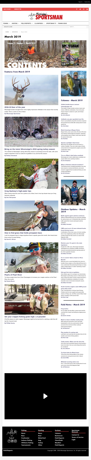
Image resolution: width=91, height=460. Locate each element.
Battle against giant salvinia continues (72, 215)
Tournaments (26, 445)
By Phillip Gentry (10, 323)
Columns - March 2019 (71, 101)
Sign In (80, 2)
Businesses (59, 436)
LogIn (73, 439)
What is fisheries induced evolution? (72, 164)
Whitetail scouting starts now (70, 361)
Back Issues (7, 9)
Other (40, 445)
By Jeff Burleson (65, 328)
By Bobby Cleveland (11, 155)
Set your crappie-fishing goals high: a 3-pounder (25, 317)
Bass (23, 436)
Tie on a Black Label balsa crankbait (72, 155)
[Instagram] (83, 9)
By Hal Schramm (65, 173)
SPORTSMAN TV (51, 23)
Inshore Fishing (26, 440)
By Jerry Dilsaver (65, 115)
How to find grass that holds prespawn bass (23, 233)
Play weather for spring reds (69, 332)
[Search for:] (77, 26)
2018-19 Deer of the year (15, 107)
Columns (58, 433)
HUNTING (15, 23)
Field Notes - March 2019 (73, 305)
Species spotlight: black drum (70, 142)
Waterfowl (42, 438)
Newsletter (17, 9)
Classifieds (59, 440)
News (23, 433)
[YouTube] (87, 9)
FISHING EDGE (62, 23)
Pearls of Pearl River (13, 275)
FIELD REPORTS (26, 23)
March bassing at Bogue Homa (70, 130)
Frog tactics (64, 308)
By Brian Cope (64, 151)
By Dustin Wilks (65, 357)
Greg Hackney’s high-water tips (18, 191)
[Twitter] (80, 9)
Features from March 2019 (17, 72)
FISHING (5, 23)
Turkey (40, 443)
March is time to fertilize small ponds (72, 319)
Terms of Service (77, 437)
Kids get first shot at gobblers (70, 272)
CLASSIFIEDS (39, 23)
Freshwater (25, 438)
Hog (39, 440)
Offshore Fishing (27, 443)
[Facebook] (76, 9)
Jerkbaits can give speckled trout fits (72, 119)
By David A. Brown (10, 239)
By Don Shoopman (10, 197)
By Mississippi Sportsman (12, 113)
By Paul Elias (64, 138)
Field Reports (59, 438)
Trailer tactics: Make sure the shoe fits (72, 341)
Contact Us (75, 435)
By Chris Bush (64, 126)
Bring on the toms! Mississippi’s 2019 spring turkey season (30, 149)
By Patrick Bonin (10, 281)
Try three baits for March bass (70, 352)
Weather (58, 443)
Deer (40, 436)
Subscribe (87, 2)
